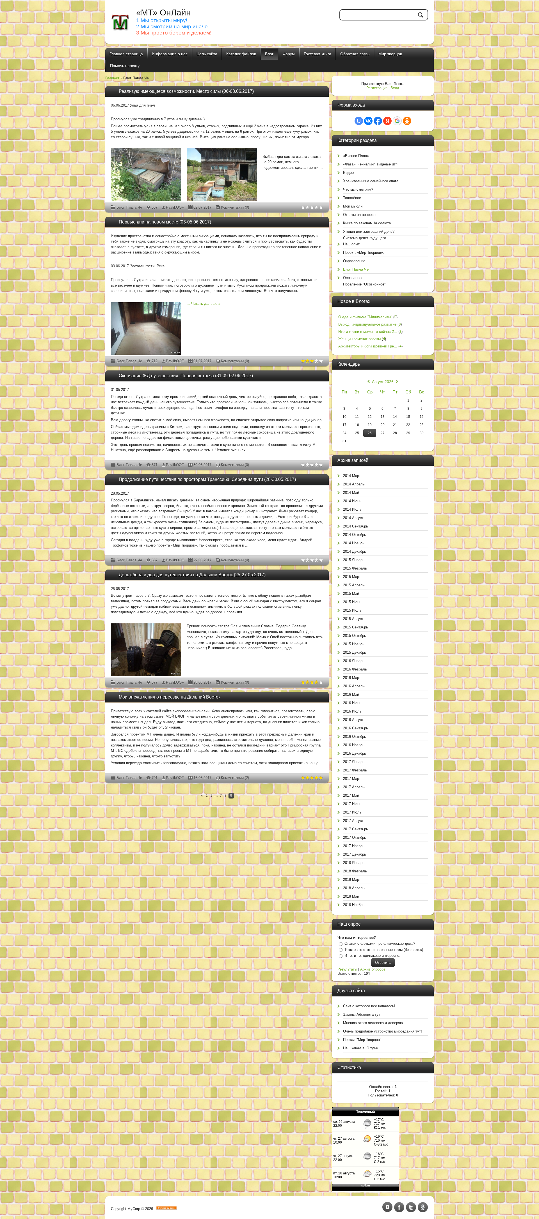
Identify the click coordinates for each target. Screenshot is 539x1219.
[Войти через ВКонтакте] (368, 121)
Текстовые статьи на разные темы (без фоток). (384, 950)
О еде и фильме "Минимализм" (365, 317)
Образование (354, 261)
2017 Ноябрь (353, 846)
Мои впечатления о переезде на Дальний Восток (169, 697)
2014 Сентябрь (355, 526)
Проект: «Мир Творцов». (363, 252)
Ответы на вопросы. (360, 215)
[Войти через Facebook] (378, 121)
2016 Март (352, 678)
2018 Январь (353, 863)
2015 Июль (352, 610)
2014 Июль (352, 509)
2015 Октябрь (354, 635)
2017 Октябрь (354, 837)
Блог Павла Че (129, 207)
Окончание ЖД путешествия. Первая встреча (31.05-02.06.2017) (186, 375)
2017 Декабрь (354, 854)
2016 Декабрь (354, 753)
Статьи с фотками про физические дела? (379, 943)
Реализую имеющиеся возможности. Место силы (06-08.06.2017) (186, 91)
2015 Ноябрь (353, 644)
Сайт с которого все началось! (369, 1006)
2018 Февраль (355, 871)
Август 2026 (383, 381)
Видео (348, 172)
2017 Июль (352, 812)
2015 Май (351, 593)
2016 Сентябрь (355, 728)
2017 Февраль (355, 770)
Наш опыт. (351, 244)
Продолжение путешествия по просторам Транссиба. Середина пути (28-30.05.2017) (207, 479)
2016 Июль (352, 711)
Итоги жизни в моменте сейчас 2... (367, 331)
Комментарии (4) (235, 560)
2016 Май (351, 694)
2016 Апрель (354, 686)
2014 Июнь (352, 501)
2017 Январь (353, 762)
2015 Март (352, 577)
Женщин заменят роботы (359, 339)
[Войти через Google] (397, 120)
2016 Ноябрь (353, 745)
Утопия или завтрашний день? (368, 231)
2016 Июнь (352, 703)
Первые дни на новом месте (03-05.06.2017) (165, 222)
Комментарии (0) (235, 207)
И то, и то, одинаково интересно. (372, 955)
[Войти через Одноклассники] (407, 121)
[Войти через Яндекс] (387, 121)
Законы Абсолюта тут (361, 1014)
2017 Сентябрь (355, 829)
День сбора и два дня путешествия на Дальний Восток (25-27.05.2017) (192, 574)
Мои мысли (352, 206)
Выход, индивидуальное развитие (367, 324)
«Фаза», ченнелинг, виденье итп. (371, 164)
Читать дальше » (205, 303)
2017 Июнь (352, 804)
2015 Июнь (352, 602)
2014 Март (352, 476)
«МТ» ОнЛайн (163, 12)
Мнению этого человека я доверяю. (373, 1023)
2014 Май (351, 492)
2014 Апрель (354, 484)
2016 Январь (353, 661)
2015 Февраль (355, 568)
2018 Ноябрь (353, 905)
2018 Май (351, 896)
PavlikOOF (175, 207)
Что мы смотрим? (358, 189)
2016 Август (353, 720)
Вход (394, 88)
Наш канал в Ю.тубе (360, 1048)
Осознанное (353, 278)
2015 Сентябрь (355, 627)
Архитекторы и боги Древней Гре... (367, 346)
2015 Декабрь (354, 652)
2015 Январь (353, 560)
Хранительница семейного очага (370, 181)
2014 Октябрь (354, 535)
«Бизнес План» (356, 156)
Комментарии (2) (235, 778)
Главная (112, 78)
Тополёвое (352, 198)
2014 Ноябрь (353, 543)
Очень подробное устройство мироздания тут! (382, 1031)
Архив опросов (372, 969)
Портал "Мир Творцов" (362, 1040)
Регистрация (376, 88)
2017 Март (352, 778)
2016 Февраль (355, 669)
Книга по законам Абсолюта (367, 223)
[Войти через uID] (359, 121)
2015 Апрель (354, 585)
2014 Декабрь (354, 551)
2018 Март (352, 879)
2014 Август (353, 518)
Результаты (347, 969)
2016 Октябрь (354, 736)
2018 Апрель (354, 888)
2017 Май (351, 795)
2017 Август (353, 821)
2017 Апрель (354, 787)
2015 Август (353, 619)
